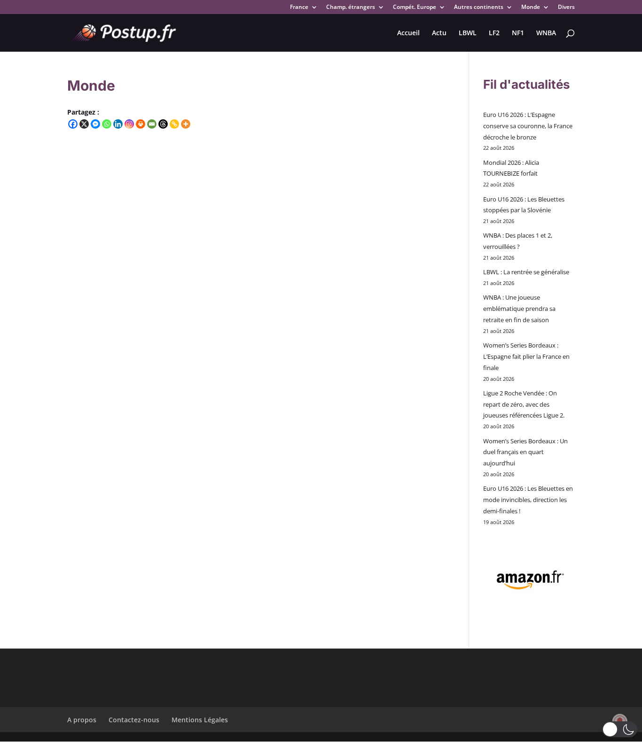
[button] (619, 729)
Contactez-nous (134, 719)
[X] (84, 124)
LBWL (468, 33)
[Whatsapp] (106, 124)
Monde (530, 7)
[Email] (152, 124)
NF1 (518, 33)
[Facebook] (73, 124)
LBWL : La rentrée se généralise (526, 272)
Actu (439, 33)
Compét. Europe (414, 7)
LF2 (494, 33)
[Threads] (163, 124)
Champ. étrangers (350, 7)
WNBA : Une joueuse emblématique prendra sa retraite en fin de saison (519, 308)
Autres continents (478, 7)
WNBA (546, 33)
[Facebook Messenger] (95, 124)
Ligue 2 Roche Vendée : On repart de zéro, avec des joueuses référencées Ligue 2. (523, 404)
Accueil (408, 33)
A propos (81, 719)
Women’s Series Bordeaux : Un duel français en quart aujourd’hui (525, 452)
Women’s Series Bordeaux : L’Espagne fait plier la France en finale (526, 356)
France (299, 7)
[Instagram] (129, 124)
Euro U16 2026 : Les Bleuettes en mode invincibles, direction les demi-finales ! (528, 499)
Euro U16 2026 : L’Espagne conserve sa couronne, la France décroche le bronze (527, 125)
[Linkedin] (118, 124)
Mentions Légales (200, 719)
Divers (566, 7)
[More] (185, 124)
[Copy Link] (174, 124)
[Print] (140, 124)
